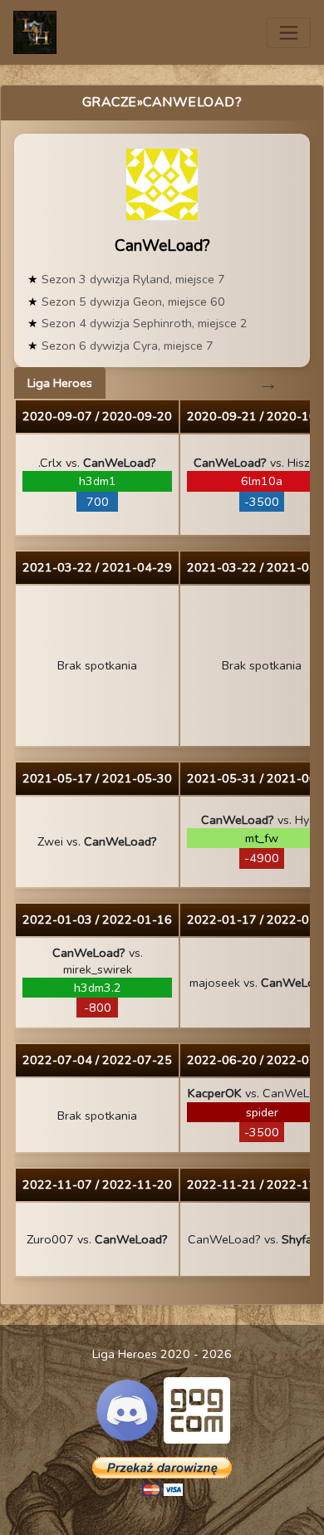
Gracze (109, 102)
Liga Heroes (59, 383)
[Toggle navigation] (289, 32)
